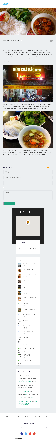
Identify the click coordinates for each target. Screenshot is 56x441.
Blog (46, 416)
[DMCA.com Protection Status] (18, 438)
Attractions (36, 416)
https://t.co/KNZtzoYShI (24, 391)
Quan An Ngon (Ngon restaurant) (30, 349)
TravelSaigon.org (36, 419)
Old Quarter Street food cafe (29, 286)
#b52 (26, 394)
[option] (28, 21)
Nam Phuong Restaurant (27, 355)
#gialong (28, 401)
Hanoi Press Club (28, 269)
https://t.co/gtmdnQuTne (24, 381)
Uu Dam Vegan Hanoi (30, 309)
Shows (19, 416)
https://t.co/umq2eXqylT (24, 403)
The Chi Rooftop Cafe (30, 264)
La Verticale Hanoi (29, 314)
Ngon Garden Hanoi (29, 275)
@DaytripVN (22, 401)
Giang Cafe (26, 280)
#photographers (26, 388)
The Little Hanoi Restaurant (28, 326)
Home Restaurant (28, 292)
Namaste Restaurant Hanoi (29, 298)
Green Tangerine (28, 360)
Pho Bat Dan (27, 343)
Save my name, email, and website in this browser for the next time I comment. (24, 187)
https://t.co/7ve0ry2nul (23, 399)
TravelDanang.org (20, 419)
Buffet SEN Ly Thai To (30, 332)
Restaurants (9, 416)
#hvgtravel (33, 397)
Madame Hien (27, 320)
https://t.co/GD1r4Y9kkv (24, 404)
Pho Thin (26, 337)
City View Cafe (27, 303)
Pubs (27, 416)
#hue (36, 401)
